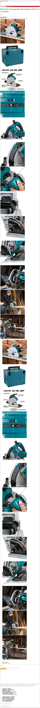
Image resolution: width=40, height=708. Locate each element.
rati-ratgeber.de (9, 6)
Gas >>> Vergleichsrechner (7, 700)
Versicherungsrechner (7, 701)
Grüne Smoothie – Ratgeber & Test (9, 694)
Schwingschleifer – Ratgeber (8, 697)
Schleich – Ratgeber (6, 690)
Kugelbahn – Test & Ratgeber (8, 689)
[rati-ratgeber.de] (10, 5)
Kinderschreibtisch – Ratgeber (8, 696)
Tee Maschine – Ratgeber (7, 693)
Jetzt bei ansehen (3, 17)
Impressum (4, 705)
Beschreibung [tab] (4, 661)
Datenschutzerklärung (6, 706)
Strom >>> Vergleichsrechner (8, 698)
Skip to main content (4, 0)
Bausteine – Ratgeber (6, 688)
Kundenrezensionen (6, 663)
